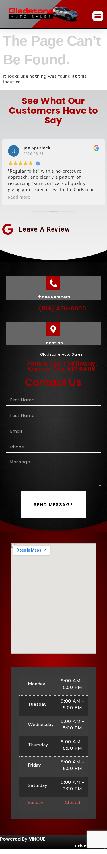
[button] (97, 16)
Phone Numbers (53, 297)
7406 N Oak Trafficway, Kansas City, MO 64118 (62, 366)
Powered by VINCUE (22, 839)
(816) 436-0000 (62, 308)
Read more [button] (19, 197)
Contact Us (53, 382)
